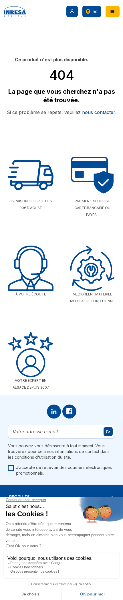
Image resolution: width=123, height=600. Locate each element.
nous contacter (98, 112)
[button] (72, 11)
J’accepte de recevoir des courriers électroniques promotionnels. (64, 470)
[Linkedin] (54, 412)
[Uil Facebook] (69, 412)
